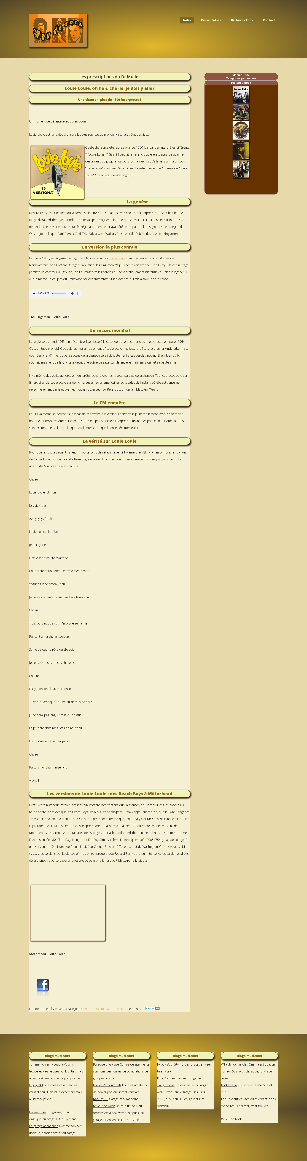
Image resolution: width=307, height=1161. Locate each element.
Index (187, 20)
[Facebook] (42, 995)
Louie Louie (117, 258)
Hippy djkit (36, 1085)
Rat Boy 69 (100, 1099)
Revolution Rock (104, 1106)
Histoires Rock (242, 20)
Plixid (160, 1078)
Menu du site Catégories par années (241, 77)
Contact (269, 20)
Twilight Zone (165, 1085)
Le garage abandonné (43, 1126)
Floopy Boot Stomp (170, 1064)
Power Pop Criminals (107, 1085)
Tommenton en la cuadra (46, 1064)
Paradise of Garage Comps (111, 1064)
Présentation (211, 20)
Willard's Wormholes (235, 1064)
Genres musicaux (93, 1009)
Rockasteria (229, 1085)
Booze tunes (37, 1112)
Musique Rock (116, 1009)
